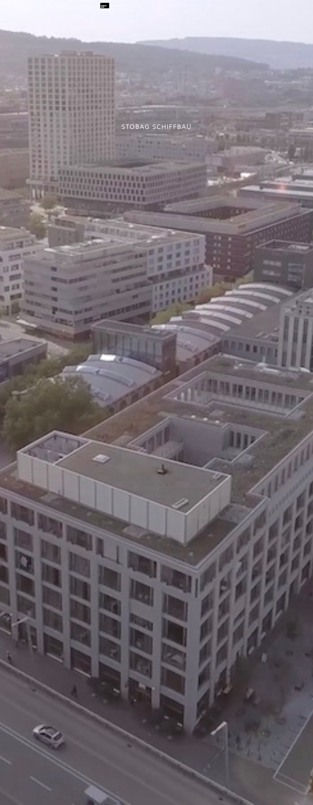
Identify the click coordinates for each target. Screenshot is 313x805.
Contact (208, 6)
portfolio (181, 6)
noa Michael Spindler (125, 6)
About (162, 6)
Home (154, 6)
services (171, 6)
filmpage (192, 6)
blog (200, 6)
